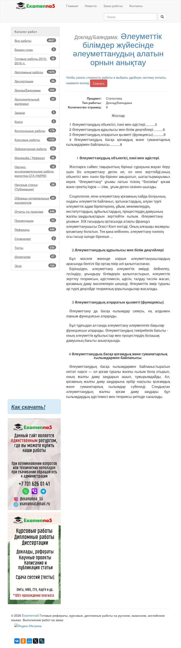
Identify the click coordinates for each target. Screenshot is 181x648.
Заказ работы (113, 6)
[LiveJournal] (41, 641)
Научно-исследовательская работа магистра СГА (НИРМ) (35, 171)
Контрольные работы (35, 130)
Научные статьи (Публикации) (35, 186)
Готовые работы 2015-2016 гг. (35, 60)
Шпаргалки (35, 256)
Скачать (98, 83)
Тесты (35, 247)
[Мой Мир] (29, 641)
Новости (91, 6)
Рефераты (35, 229)
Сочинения (35, 238)
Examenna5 (30, 615)
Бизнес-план (35, 49)
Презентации (35, 220)
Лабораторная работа (35, 148)
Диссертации (35, 81)
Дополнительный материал (35, 101)
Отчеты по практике (35, 211)
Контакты (136, 6)
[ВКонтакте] (17, 641)
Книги (35, 121)
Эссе (35, 265)
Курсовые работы (35, 139)
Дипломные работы (35, 72)
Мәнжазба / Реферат (35, 158)
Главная (72, 6)
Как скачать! (28, 406)
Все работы (35, 40)
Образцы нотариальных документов (35, 200)
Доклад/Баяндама (35, 90)
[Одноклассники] (23, 641)
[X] (35, 641)
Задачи (35, 112)
